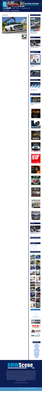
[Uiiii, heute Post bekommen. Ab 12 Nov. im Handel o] (38, 305)
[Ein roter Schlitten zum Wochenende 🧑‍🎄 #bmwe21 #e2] (32, 300)
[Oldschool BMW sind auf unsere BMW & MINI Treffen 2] (32, 262)
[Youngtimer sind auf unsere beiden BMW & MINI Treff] (38, 262)
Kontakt (19, 388)
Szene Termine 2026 (33, 89)
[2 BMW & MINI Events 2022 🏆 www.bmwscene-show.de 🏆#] (38, 273)
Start (2, 13)
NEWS (14, 8)
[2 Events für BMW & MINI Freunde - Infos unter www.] (38, 284)
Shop (29, 8)
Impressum (20, 0)
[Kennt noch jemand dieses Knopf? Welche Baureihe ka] (38, 300)
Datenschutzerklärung (14, 0)
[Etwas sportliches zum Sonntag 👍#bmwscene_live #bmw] (32, 289)
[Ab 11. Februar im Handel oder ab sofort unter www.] (32, 284)
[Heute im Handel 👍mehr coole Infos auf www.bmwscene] (38, 278)
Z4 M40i (38, 350)
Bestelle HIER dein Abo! (34, 47)
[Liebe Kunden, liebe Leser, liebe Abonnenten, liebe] (38, 294)
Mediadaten (25, 388)
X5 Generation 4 (36, 355)
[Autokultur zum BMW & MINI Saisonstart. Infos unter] (32, 278)
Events (17, 8)
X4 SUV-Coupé (36, 352)
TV (20, 8)
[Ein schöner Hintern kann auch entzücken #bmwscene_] (32, 294)
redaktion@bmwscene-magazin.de (24, 382)
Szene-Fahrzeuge (6, 10)
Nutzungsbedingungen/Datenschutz (32, 388)
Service (3, 0)
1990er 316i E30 (6, 13)
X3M (34, 350)
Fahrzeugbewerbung (15, 10)
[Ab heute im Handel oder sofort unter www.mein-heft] (32, 305)
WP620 (36, 344)
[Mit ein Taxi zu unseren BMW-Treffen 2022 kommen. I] (38, 257)
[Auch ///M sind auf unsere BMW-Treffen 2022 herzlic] (38, 267)
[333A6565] (14, 33)
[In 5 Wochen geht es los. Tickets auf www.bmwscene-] (32, 257)
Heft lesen (24, 8)
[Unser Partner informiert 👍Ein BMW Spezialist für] (32, 273)
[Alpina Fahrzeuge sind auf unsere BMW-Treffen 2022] (32, 267)
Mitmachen (7, 0)
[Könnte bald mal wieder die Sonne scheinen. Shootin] (38, 289)
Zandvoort (37, 347)
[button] (21, 4)
